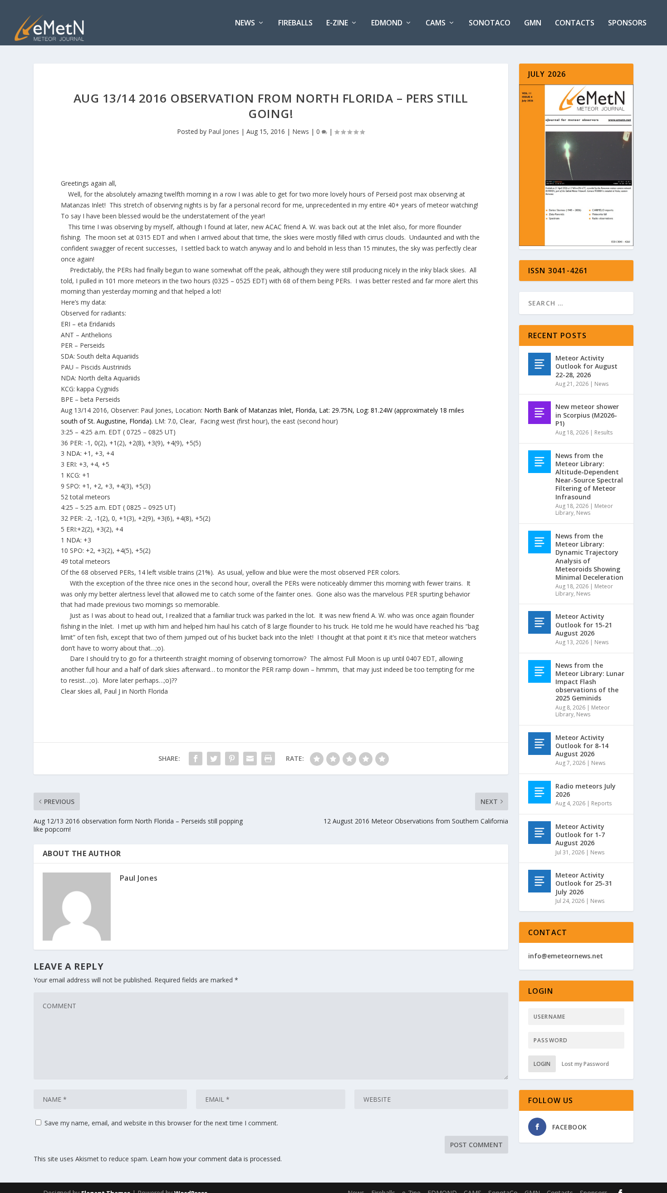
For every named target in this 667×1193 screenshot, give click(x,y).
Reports (601, 803)
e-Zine (337, 23)
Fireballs (295, 23)
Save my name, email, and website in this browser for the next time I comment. (161, 1123)
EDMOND (386, 23)
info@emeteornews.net (565, 955)
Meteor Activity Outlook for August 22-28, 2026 (586, 366)
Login (542, 1064)
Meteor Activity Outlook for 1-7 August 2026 (580, 834)
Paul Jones (223, 131)
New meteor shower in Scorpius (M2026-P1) (587, 414)
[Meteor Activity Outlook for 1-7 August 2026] (539, 832)
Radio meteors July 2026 (585, 790)
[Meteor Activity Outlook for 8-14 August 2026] (539, 743)
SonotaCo (489, 23)
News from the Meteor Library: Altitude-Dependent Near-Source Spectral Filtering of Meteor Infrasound (589, 476)
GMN (532, 23)
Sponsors (627, 23)
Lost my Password (585, 1064)
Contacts (574, 23)
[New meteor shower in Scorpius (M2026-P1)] (539, 412)
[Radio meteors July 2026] (539, 792)
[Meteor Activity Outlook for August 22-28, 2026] (539, 364)
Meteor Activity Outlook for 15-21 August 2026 (583, 624)
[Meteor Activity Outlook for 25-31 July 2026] (539, 881)
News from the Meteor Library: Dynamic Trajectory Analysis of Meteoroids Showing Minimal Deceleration (589, 557)
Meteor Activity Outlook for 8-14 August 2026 (581, 745)
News (245, 23)
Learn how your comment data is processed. (216, 1158)
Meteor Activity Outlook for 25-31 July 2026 (583, 883)
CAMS (436, 23)
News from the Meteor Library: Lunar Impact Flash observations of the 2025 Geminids (589, 682)
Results (603, 432)
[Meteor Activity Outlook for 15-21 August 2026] (539, 622)
